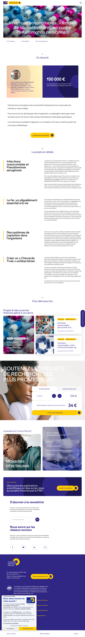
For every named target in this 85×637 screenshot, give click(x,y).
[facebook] (12, 547)
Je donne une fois (44, 389)
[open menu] (80, 2)
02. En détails (25, 41)
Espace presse (41, 615)
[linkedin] (34, 547)
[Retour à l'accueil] (5, 2)
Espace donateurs (42, 600)
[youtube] (23, 547)
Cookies (75, 633)
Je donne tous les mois (69, 389)
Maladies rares (51, 454)
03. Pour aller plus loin (42, 41)
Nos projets (15, 9)
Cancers (49, 441)
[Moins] (54, 396)
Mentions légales (44, 633)
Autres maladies (51, 459)
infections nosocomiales (52, 179)
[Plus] (60, 396)
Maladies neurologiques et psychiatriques (58, 450)
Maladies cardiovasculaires (54, 446)
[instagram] (45, 547)
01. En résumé (11, 41)
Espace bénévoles (42, 610)
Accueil (9, 9)
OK (37, 519)
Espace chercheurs (42, 605)
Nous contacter (11, 633)
